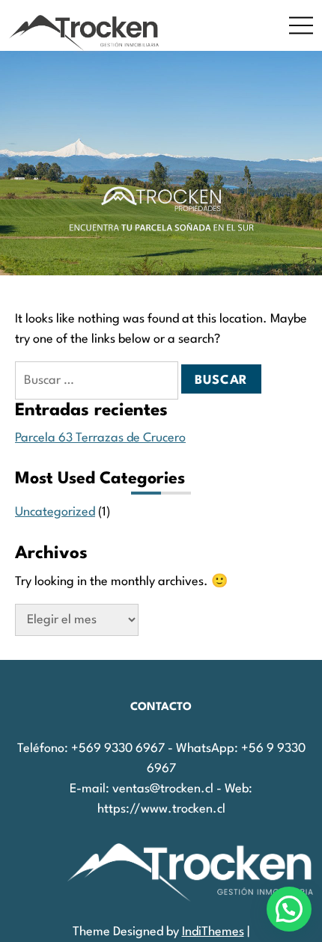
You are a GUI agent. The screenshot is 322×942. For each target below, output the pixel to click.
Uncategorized (55, 512)
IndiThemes (213, 932)
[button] (289, 909)
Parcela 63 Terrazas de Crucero (100, 438)
